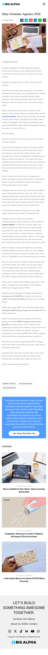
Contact (33, 624)
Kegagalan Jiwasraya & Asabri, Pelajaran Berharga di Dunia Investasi (24, 535)
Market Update (9, 384)
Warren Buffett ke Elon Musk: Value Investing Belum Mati (24, 490)
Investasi (28, 486)
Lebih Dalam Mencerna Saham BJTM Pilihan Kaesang (24, 579)
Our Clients (29, 619)
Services (17, 619)
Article (25, 624)
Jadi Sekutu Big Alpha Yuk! (24, 433)
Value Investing (25, 384)
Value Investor (9, 388)
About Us (16, 624)
